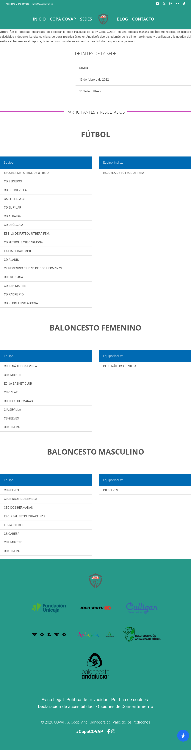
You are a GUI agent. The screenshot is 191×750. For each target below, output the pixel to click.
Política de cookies (129, 699)
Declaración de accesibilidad (66, 706)
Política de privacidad (87, 699)
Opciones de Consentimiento (124, 706)
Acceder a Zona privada (17, 4)
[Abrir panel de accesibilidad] (183, 736)
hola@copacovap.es (42, 4)
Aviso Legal (53, 699)
